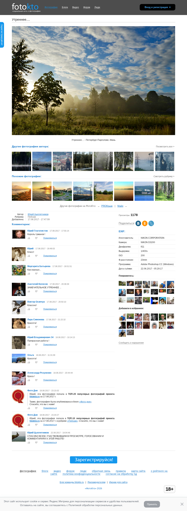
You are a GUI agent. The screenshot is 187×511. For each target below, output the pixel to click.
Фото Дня (32, 390)
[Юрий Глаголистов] (19, 238)
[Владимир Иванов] (138, 288)
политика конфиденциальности (81, 473)
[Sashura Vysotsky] (154, 303)
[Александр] (138, 303)
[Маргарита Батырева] (19, 274)
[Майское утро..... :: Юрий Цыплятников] (165, 170)
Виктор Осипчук (36, 302)
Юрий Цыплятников (38, 214)
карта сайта (138, 470)
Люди (97, 7)
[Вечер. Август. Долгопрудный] (62, 200)
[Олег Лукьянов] (170, 317)
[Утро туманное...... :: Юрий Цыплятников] (103, 170)
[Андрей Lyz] (154, 293)
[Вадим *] (154, 285)
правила (121, 470)
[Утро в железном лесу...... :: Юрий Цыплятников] (144, 170)
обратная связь (101, 470)
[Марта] (122, 285)
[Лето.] (103, 200)
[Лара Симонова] (19, 328)
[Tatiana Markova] (146, 293)
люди (83, 470)
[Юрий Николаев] (138, 295)
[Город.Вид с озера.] (144, 200)
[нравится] (28, 238)
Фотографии (51, 7)
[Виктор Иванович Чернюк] (170, 293)
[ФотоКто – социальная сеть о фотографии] (25, 5)
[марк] (146, 328)
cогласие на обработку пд (121, 473)
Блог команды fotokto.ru (72, 482)
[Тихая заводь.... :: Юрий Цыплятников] (21, 170)
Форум (86, 7)
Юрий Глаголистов (37, 231)
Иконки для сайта (118, 482)
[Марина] (122, 328)
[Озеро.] (124, 200)
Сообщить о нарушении (131, 343)
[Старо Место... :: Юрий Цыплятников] (62, 170)
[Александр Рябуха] (130, 302)
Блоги (65, 7)
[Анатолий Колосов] (19, 295)
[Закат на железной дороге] (83, 200)
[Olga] (130, 285)
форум (70, 470)
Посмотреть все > (165, 146)
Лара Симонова (36, 319)
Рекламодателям (96, 482)
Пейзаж (32, 217)
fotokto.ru (35, 396)
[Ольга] (19, 362)
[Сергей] (130, 293)
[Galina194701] (122, 302)
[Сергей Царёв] (146, 288)
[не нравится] (36, 238)
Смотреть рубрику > (164, 176)
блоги (45, 470)
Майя (120, 206)
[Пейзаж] (21, 200)
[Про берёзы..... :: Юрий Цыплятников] (124, 170)
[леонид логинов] (162, 287)
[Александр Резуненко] (19, 384)
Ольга (31, 355)
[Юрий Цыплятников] (19, 441)
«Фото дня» (85, 401)
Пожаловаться (50, 238)
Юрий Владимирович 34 (40, 337)
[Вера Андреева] (162, 291)
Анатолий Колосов (37, 284)
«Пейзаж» (72, 421)
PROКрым (106, 206)
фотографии (28, 470)
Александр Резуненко (39, 373)
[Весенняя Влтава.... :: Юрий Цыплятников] (42, 170)
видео (57, 470)
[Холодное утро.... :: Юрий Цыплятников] (83, 170)
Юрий (30, 248)
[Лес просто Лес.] (165, 200)
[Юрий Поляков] (146, 302)
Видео (75, 7)
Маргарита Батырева (38, 266)
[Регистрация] (2, 47)
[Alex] (130, 334)
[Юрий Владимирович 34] (19, 348)
